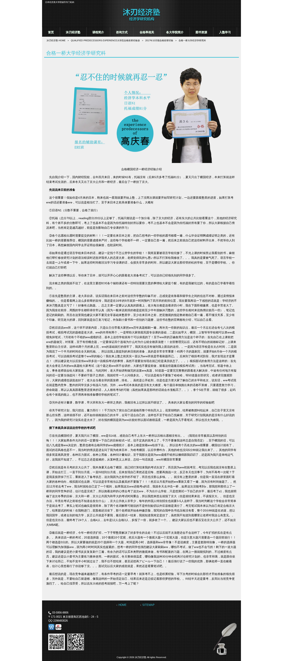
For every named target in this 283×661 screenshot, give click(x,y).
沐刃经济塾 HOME (56, 40)
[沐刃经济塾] (141, 20)
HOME (123, 604)
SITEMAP (148, 604)
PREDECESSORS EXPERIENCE (105, 40)
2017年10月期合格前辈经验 (159, 40)
